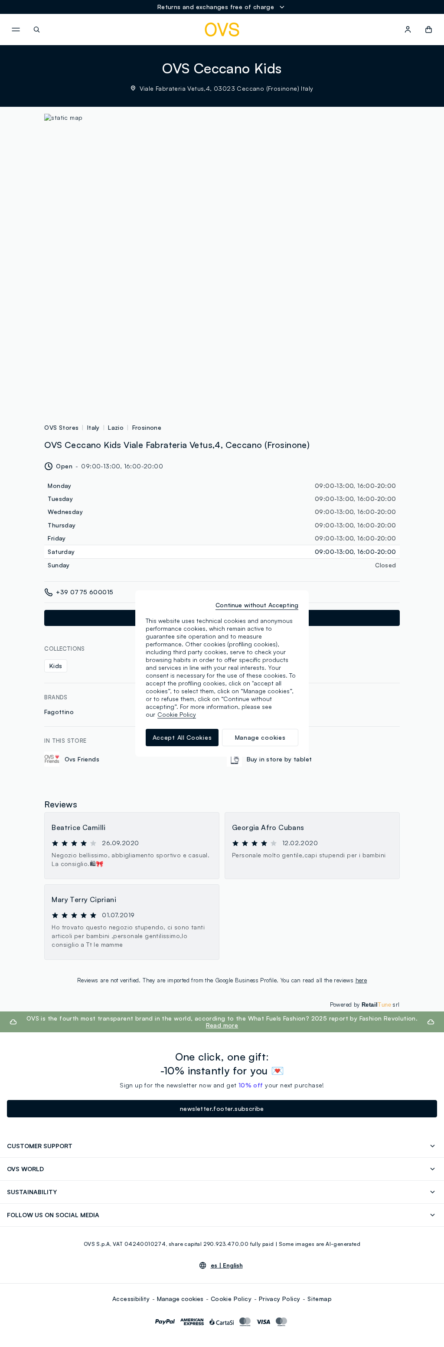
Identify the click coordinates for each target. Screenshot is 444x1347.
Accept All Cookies (182, 737)
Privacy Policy (279, 1298)
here (361, 980)
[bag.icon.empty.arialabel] (428, 29)
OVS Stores (61, 427)
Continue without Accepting (256, 605)
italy (93, 427)
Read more (222, 1025)
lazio (116, 427)
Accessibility (131, 1298)
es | (227, 1265)
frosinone (147, 427)
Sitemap (319, 1298)
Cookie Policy (231, 1298)
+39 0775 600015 (84, 592)
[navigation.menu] (15, 29)
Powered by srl (365, 1004)
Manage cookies (180, 1298)
